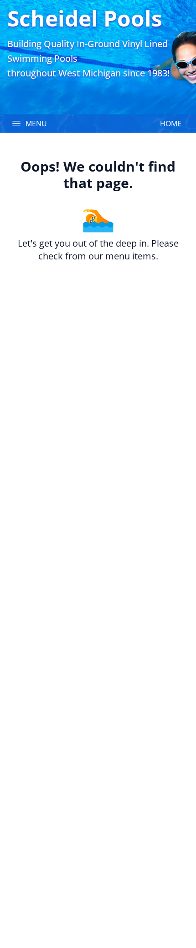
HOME (170, 123)
